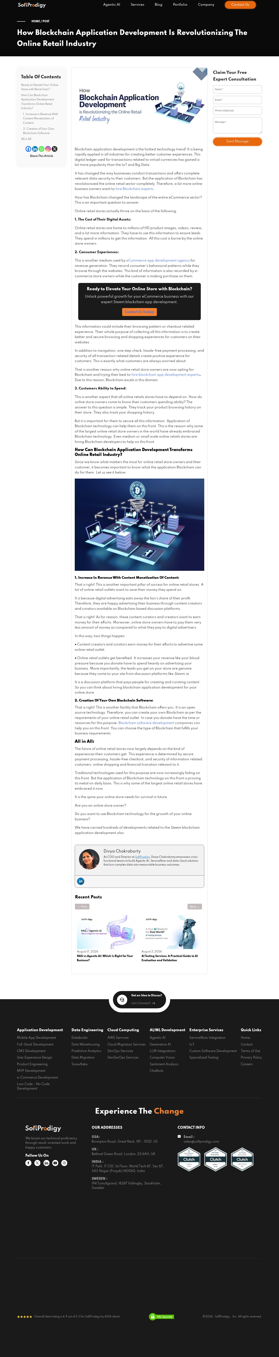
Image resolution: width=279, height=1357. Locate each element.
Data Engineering (87, 1030)
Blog (158, 5)
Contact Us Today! (139, 312)
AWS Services (118, 1038)
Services (137, 5)
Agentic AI (111, 5)
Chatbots (156, 1071)
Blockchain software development (146, 723)
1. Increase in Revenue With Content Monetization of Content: (40, 118)
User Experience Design (34, 1057)
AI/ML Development (167, 1030)
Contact (247, 1044)
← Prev (82, 906)
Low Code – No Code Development (33, 1086)
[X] (54, 149)
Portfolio (180, 5)
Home (245, 1038)
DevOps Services (120, 1051)
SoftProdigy (142, 857)
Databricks (79, 1038)
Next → (195, 906)
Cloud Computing (123, 1030)
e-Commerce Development (37, 1077)
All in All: (26, 139)
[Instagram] (48, 149)
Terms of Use (250, 1051)
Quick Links (251, 1030)
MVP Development (31, 1071)
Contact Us (240, 5)
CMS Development (31, 1051)
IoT (191, 1044)
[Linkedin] (35, 149)
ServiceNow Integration (207, 1038)
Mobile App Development (36, 1038)
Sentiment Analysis (164, 1064)
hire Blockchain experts (134, 189)
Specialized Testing (203, 1057)
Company (206, 5)
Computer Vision (162, 1057)
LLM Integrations (162, 1051)
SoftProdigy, (222, 1316)
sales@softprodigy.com (201, 1141)
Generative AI (160, 1044)
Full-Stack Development (35, 1044)
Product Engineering (32, 1064)
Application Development (40, 1030)
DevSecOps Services (123, 1057)
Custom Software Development (213, 1051)
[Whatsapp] (41, 149)
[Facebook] (28, 149)
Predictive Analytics (86, 1051)
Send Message (237, 141)
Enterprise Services (206, 1030)
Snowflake (79, 1064)
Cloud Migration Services (126, 1044)
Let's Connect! (141, 1003)
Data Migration (83, 1057)
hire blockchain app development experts (165, 375)
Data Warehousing (85, 1044)
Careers (247, 1064)
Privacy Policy (251, 1057)
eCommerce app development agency (158, 260)
